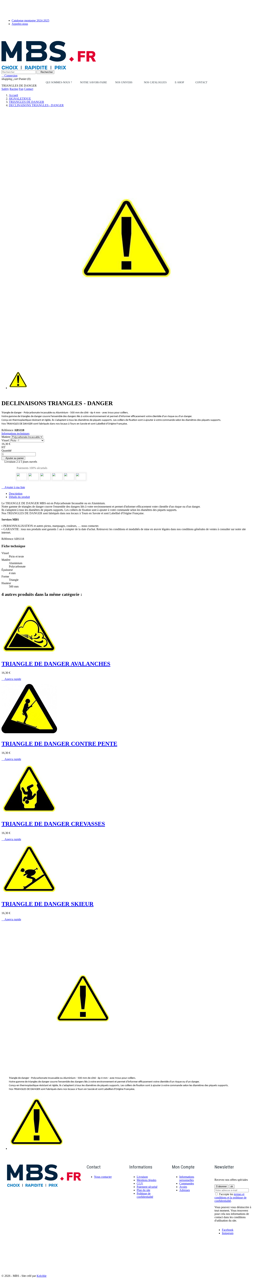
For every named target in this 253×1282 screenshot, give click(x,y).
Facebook (227, 1229)
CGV (140, 1183)
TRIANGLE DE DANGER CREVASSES (53, 823)
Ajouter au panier (13, 458)
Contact (28, 88)
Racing (14, 88)
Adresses (184, 1190)
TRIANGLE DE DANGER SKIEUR (47, 904)
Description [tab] (15, 493)
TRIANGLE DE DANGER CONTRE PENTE (59, 743)
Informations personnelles (186, 1178)
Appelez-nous (20, 23)
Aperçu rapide (11, 679)
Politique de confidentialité (145, 1195)
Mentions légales (146, 1180)
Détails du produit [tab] (19, 496)
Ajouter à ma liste (13, 487)
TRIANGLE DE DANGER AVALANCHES (55, 663)
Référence (7, 430)
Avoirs (183, 1186)
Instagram (227, 1233)
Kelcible (41, 1275)
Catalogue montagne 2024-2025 (30, 20)
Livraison (142, 1176)
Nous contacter (103, 1176)
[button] (125, 82)
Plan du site (143, 1190)
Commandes (186, 1183)
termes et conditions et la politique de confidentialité (230, 1197)
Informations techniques (15, 433)
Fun (21, 88)
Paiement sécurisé (147, 1186)
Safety (5, 88)
